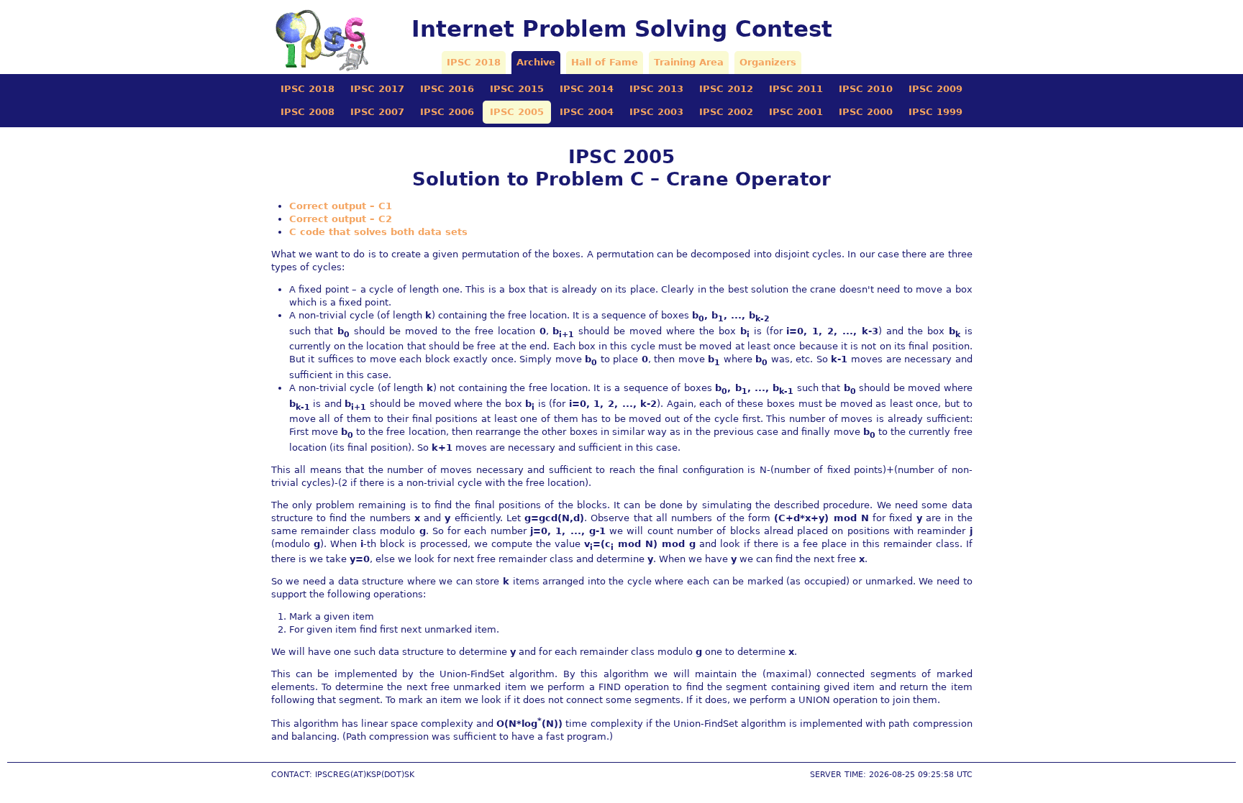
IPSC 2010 (866, 88)
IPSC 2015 (517, 88)
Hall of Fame (604, 62)
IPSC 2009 (935, 88)
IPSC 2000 (866, 111)
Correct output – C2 (340, 219)
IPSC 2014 (587, 88)
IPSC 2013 (656, 88)
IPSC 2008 (307, 111)
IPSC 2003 (656, 111)
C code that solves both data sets (378, 231)
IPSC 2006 (447, 111)
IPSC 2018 (474, 62)
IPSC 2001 (796, 111)
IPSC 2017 (377, 88)
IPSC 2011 (796, 88)
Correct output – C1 (340, 206)
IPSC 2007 (377, 111)
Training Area (689, 62)
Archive (535, 62)
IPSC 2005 (517, 111)
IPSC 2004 (587, 111)
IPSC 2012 (726, 88)
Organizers (767, 62)
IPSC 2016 (447, 88)
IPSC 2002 (726, 111)
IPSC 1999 (935, 111)
